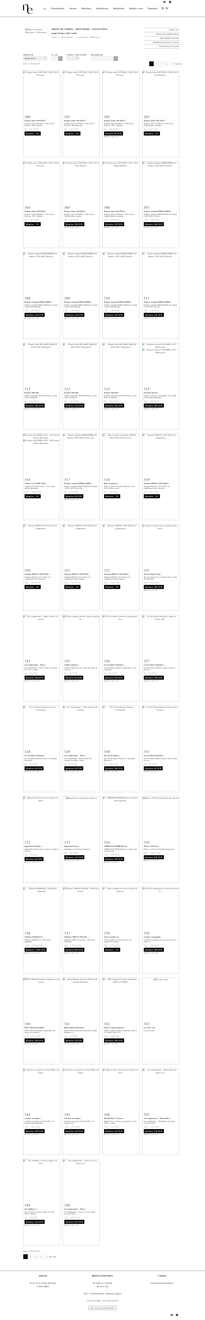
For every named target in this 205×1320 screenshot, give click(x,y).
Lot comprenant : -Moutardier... (157, 1118)
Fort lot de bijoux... (112, 755)
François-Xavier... (151, 393)
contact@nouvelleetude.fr (162, 1283)
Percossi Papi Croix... (153, 574)
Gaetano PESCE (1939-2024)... (157, 483)
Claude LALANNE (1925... (36, 483)
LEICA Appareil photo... (114, 1027)
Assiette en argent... (33, 1118)
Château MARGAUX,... (34, 937)
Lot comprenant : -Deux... (36, 665)
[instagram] (170, 2)
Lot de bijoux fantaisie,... (154, 665)
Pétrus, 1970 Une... (152, 846)
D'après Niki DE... (32, 393)
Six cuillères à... (31, 1209)
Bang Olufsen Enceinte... (74, 1027)
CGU (86, 1293)
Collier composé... (71, 665)
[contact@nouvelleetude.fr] (164, 2)
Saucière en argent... (73, 1118)
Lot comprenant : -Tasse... (75, 1209)
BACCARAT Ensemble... (35, 1027)
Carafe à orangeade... (153, 937)
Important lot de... (72, 846)
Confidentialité (97, 1293)
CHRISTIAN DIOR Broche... (116, 846)
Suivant (178, 64)
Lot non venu (149, 1027)
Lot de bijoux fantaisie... (114, 665)
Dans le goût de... (111, 483)
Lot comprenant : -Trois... (75, 755)
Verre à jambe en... (112, 937)
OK (60, 58)
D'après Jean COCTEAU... (36, 120)
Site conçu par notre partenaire (102, 1308)
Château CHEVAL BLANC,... (76, 937)
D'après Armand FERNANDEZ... (158, 211)
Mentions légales (114, 1293)
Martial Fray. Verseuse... (114, 1118)
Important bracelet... (33, 846)
